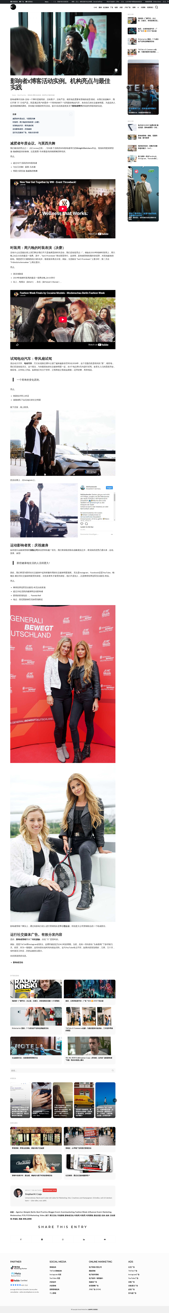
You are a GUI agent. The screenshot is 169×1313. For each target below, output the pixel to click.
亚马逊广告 (132, 1293)
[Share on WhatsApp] (62, 1239)
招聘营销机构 (54, 1289)
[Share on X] (42, 1239)
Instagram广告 (133, 1274)
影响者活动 (18, 962)
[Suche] (156, 7)
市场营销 (60, 1215)
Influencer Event (95, 1212)
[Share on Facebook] (20, 1239)
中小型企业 (65, 926)
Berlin (33, 1212)
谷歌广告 (131, 1282)
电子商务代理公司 (95, 1267)
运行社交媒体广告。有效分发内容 (26, 132)
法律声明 (90, 1309)
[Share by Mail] (104, 1239)
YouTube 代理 (55, 1278)
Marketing (107, 1212)
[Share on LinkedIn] (83, 1239)
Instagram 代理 (55, 1274)
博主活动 (53, 1215)
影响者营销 (21, 939)
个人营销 (53, 1293)
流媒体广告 (93, 1282)
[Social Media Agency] (47, 7)
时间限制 (89, 1215)
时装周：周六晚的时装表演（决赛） (26, 122)
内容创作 (53, 1282)
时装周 (77, 1215)
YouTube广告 (133, 1278)
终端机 (15, 1219)
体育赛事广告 (94, 1286)
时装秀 (82, 1215)
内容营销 (53, 1286)
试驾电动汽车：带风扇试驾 (23, 125)
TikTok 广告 (132, 1271)
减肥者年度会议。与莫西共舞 (24, 119)
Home (14, 95)
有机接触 (36, 939)
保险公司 (34, 550)
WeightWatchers (84, 148)
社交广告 (131, 1267)
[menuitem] (14, 1)
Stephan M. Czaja (33, 1194)
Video (42, 1215)
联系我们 (95, 1309)
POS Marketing (32, 1215)
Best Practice (22, 95)
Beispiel (27, 1212)
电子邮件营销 (94, 1274)
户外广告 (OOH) (95, 1289)
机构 (103, 1215)
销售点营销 (27, 1219)
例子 (47, 1215)
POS (23, 1215)
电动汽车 (28, 363)
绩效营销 (92, 1271)
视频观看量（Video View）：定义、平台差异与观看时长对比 (134, 1)
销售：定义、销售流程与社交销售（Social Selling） (58, 1)
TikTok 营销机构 (56, 1271)
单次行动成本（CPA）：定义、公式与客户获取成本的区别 (95, 1)
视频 (20, 1219)
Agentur (19, 1212)
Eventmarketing (67, 1212)
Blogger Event (54, 1212)
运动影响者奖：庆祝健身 (22, 129)
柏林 (107, 1215)
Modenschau (15, 1215)
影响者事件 (77, 106)
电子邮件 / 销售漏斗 (96, 1278)
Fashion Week (81, 1212)
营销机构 (53, 1267)
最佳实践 (97, 1215)
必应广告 (131, 1289)
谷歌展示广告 (133, 1286)
